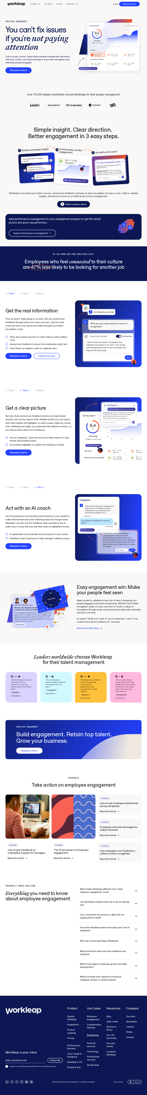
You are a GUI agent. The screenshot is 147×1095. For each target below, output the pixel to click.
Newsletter (131, 1021)
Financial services (91, 1045)
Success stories (111, 1045)
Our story (130, 1016)
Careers (130, 1026)
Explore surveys (46, 356)
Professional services (93, 1058)
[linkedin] (7, 1082)
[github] (21, 1082)
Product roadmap (71, 1031)
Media (129, 1032)
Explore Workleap (72, 1018)
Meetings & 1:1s (74, 1062)
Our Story (48, 4)
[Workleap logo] (16, 4)
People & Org (73, 1067)
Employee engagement (93, 1018)
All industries (93, 1065)
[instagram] (31, 1082)
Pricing (59, 4)
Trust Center (118, 1082)
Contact (130, 1037)
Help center (112, 1021)
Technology (93, 1051)
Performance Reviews (73, 1047)
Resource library (111, 1028)
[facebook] (12, 1082)
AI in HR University (112, 1036)
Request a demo (129, 4)
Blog (109, 1016)
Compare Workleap (111, 1053)
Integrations (73, 1024)
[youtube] (26, 1082)
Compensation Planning (94, 1026)
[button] (35, 4)
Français (136, 1082)
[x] (17, 1082)
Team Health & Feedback (74, 1055)
